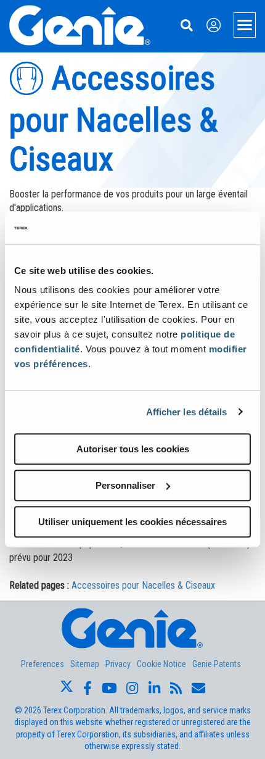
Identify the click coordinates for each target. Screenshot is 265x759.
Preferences (42, 664)
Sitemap (84, 664)
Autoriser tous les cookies (132, 449)
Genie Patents (216, 664)
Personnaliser (125, 485)
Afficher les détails (186, 412)
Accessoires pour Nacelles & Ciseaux (143, 585)
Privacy (118, 664)
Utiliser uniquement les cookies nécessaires (132, 521)
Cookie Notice (161, 664)
